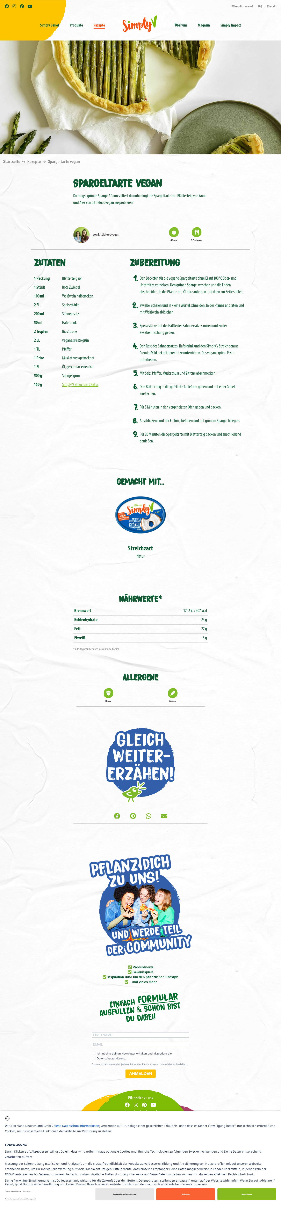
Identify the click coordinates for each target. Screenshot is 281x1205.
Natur (140, 552)
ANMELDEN (140, 1073)
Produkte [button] (76, 25)
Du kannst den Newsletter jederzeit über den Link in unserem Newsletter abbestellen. (139, 1064)
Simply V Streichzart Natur (80, 384)
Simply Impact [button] (231, 25)
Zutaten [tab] (50, 262)
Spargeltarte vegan (64, 161)
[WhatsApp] (148, 816)
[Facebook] (117, 816)
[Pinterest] (133, 816)
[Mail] (164, 816)
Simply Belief (49, 25)
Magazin (204, 25)
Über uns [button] (181, 25)
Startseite (12, 161)
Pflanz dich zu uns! (242, 6)
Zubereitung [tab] (155, 262)
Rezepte (99, 25)
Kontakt (271, 6)
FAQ (260, 6)
